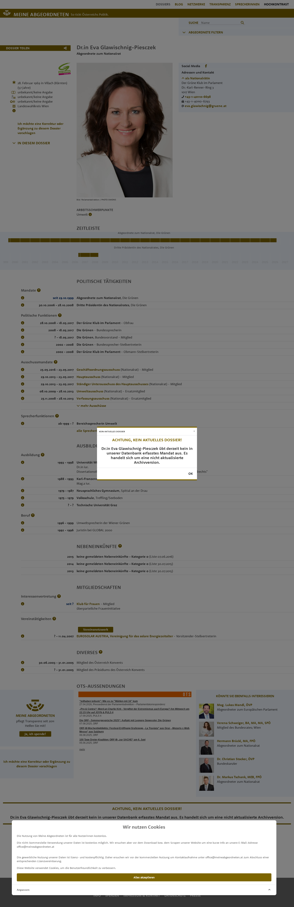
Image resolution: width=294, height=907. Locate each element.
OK (190, 474)
